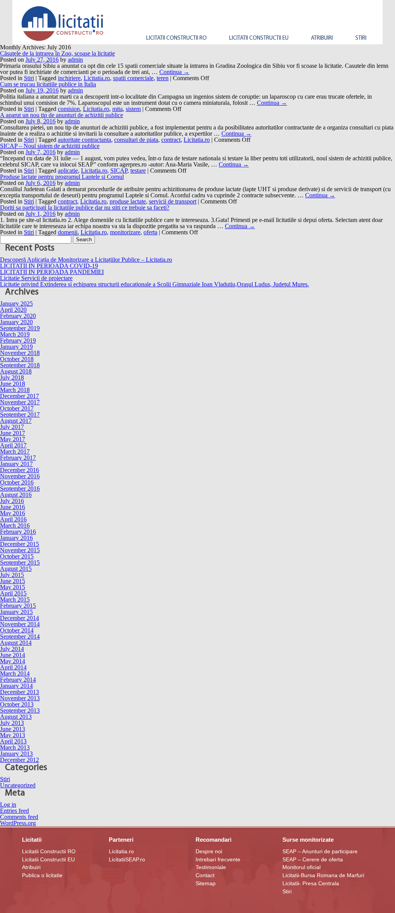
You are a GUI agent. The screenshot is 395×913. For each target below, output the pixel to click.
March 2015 (15, 599)
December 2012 (19, 760)
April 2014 (13, 667)
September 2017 (20, 414)
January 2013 (16, 753)
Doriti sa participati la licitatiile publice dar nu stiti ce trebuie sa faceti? (84, 207)
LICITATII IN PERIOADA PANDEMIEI (52, 272)
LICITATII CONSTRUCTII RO (176, 38)
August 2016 (16, 494)
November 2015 (20, 550)
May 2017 (12, 439)
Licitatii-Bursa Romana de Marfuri (323, 875)
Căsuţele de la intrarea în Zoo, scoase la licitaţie (57, 53)
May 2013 (12, 735)
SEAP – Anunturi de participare (320, 851)
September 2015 (20, 562)
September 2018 (20, 365)
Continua (174, 72)
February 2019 (18, 340)
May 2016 (12, 513)
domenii (68, 232)
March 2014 (15, 673)
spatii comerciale (133, 78)
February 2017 (18, 457)
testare (138, 170)
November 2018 (20, 353)
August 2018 (16, 371)
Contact (205, 875)
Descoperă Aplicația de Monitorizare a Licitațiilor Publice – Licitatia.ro (86, 259)
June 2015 (12, 581)
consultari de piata (136, 139)
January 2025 (16, 303)
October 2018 (17, 359)
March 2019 (15, 334)
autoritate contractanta (84, 139)
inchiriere (69, 78)
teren (163, 78)
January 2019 (16, 346)
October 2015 (17, 556)
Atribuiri (31, 867)
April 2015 (13, 593)
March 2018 (15, 390)
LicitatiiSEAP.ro (127, 859)
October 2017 (17, 408)
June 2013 (12, 729)
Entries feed (14, 810)
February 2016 (18, 531)
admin (75, 59)
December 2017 (19, 396)
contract (171, 139)
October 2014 (17, 630)
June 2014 (12, 655)
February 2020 (18, 316)
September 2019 (20, 328)
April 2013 (13, 741)
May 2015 (12, 587)
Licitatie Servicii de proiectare (36, 278)
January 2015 (16, 612)
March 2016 (15, 525)
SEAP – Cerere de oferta (312, 859)
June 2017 (12, 433)
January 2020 (16, 322)
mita (117, 109)
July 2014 (12, 649)
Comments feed (19, 817)
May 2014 (12, 661)
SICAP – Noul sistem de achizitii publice (50, 146)
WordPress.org (18, 823)
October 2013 (17, 704)
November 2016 (20, 476)
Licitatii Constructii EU (48, 859)
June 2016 (12, 507)
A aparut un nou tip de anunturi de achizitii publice (61, 115)
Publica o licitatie (42, 875)
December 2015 (19, 544)
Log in (8, 804)
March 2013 (15, 747)
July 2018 (12, 377)
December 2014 (19, 618)
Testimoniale (211, 867)
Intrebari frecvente (218, 859)
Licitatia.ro (97, 78)
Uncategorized (17, 785)
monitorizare (125, 232)
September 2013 (20, 710)
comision (69, 109)
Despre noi (209, 851)
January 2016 (16, 538)
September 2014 (20, 636)
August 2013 (16, 716)
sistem (133, 109)
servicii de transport (172, 201)
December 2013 (19, 692)
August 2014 (16, 642)
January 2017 (16, 464)
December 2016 (19, 470)
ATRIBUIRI (322, 38)
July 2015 (12, 575)
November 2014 (20, 624)
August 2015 (16, 568)
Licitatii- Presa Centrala (310, 883)
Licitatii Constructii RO (49, 851)
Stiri (360, 38)
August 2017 (16, 420)
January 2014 (16, 686)
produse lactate (128, 201)
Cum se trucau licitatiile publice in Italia (48, 84)
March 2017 (15, 451)
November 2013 (20, 698)
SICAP (118, 170)
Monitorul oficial (301, 867)
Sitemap (206, 883)
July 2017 (12, 427)
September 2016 (20, 488)
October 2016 (17, 482)
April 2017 (13, 445)
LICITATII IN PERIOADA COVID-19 (49, 265)
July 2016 (12, 501)
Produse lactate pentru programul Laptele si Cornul (62, 176)
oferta (150, 232)
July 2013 (12, 723)
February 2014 (18, 679)
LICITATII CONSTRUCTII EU (259, 38)
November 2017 (20, 402)
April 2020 (13, 309)
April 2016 (13, 519)
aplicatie (68, 170)
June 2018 (12, 383)
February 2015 (18, 605)
